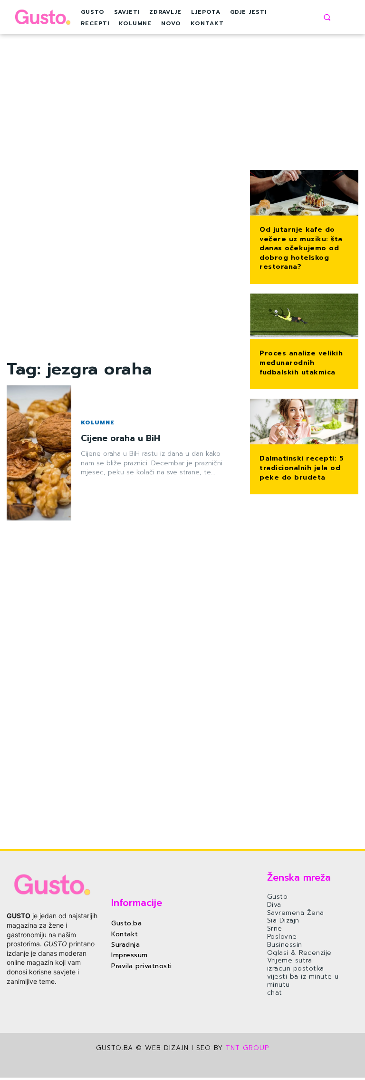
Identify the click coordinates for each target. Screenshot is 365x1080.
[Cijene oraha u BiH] (39, 453)
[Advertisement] (121, 215)
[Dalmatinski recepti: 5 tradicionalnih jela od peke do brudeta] (304, 422)
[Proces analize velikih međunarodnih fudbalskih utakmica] (304, 317)
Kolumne (98, 422)
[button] (327, 17)
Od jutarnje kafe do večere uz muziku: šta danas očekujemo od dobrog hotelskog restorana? (301, 248)
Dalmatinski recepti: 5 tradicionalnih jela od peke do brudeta (301, 467)
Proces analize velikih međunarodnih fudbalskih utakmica (301, 362)
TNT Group (247, 1048)
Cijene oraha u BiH (120, 438)
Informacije (136, 902)
